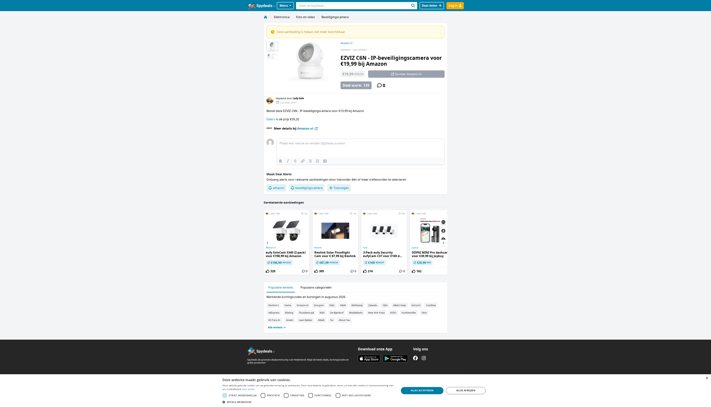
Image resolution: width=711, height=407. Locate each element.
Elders (270, 119)
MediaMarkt (356, 312)
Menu (284, 6)
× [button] (706, 378)
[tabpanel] (355, 311)
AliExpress (273, 312)
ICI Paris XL (274, 320)
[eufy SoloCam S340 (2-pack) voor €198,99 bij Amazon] (286, 242)
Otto (424, 312)
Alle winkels (275, 327)
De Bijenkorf (336, 312)
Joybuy (415, 247)
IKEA (322, 312)
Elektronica (282, 17)
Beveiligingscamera (335, 17)
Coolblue (431, 305)
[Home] (265, 17)
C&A (385, 305)
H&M (343, 305)
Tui (331, 320)
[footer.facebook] (415, 358)
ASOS (393, 312)
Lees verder (248, 389)
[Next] (443, 243)
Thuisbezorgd (306, 312)
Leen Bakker (305, 320)
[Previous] (268, 243)
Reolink (318, 247)
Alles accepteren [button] (422, 390)
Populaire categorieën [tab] (316, 287)
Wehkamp (357, 305)
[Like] (267, 271)
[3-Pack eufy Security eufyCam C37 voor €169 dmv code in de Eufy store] (384, 242)
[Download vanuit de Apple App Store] (369, 358)
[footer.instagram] (423, 358)
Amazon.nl (346, 43)
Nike (331, 305)
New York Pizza (376, 312)
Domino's (273, 305)
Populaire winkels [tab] (280, 287)
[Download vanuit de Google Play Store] (395, 358)
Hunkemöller (409, 312)
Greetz (289, 320)
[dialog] (355, 390)
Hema (287, 305)
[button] (308, 402)
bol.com (416, 305)
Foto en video (305, 17)
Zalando (372, 305)
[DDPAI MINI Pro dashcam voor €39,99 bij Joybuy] (432, 242)
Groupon (319, 305)
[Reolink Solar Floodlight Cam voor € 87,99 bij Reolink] (335, 242)
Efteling (289, 312)
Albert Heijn (399, 305)
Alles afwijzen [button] (465, 390)
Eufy (365, 247)
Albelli (321, 320)
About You (344, 320)
